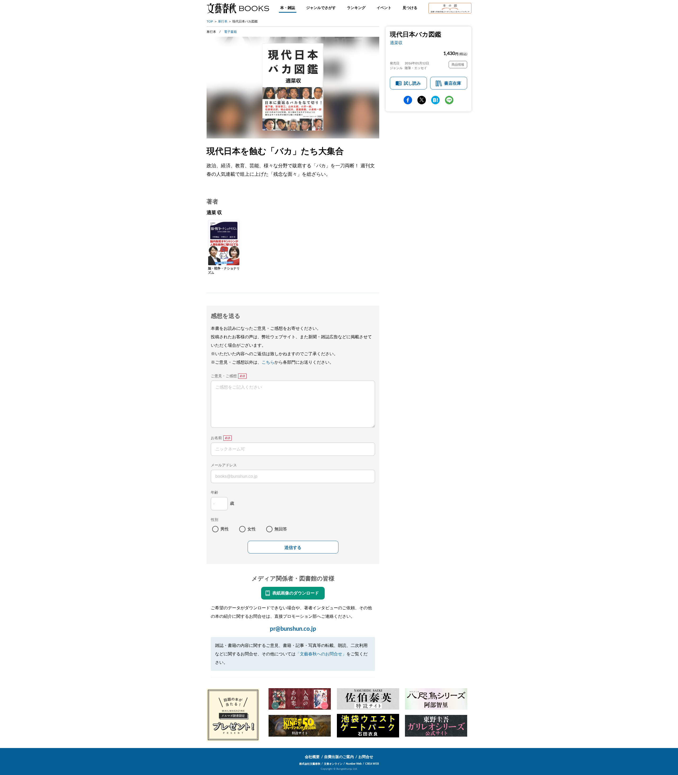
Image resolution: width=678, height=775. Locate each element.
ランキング (356, 8)
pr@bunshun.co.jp (293, 629)
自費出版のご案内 (339, 757)
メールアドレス (224, 465)
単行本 (223, 21)
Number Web (354, 764)
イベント (384, 8)
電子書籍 (230, 31)
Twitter (421, 100)
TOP (210, 21)
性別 (214, 520)
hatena (435, 100)
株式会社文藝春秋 (309, 764)
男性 (224, 529)
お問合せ (365, 757)
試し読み (412, 83)
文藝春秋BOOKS (238, 8)
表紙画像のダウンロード (295, 593)
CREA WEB (372, 764)
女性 (251, 529)
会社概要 (312, 757)
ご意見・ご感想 (224, 376)
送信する (292, 547)
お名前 (216, 438)
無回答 (280, 529)
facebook (408, 100)
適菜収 (396, 43)
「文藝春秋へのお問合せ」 (321, 654)
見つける (410, 8)
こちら (268, 362)
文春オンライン (333, 764)
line (449, 100)
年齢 (214, 492)
